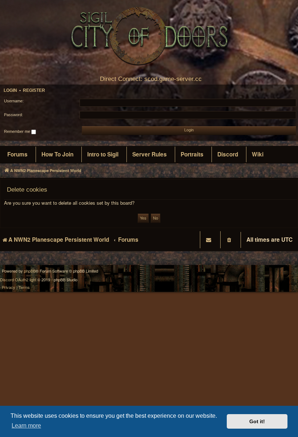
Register (34, 90)
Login (10, 90)
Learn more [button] (26, 425)
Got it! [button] (257, 421)
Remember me (17, 131)
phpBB (30, 271)
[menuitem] (17, 154)
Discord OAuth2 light (18, 279)
